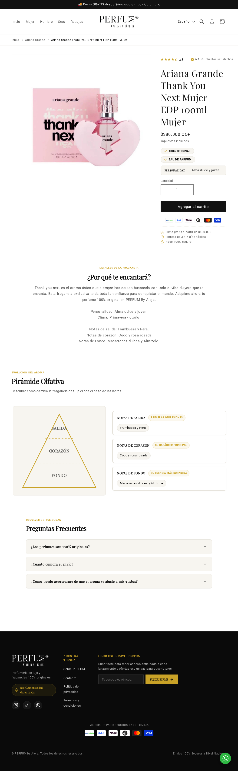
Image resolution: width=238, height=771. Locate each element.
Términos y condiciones (72, 702)
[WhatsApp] (38, 705)
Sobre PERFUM (74, 669)
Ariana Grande (35, 40)
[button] (202, 22)
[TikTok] (27, 705)
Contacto (69, 678)
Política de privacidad (71, 689)
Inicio (15, 40)
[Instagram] (16, 705)
